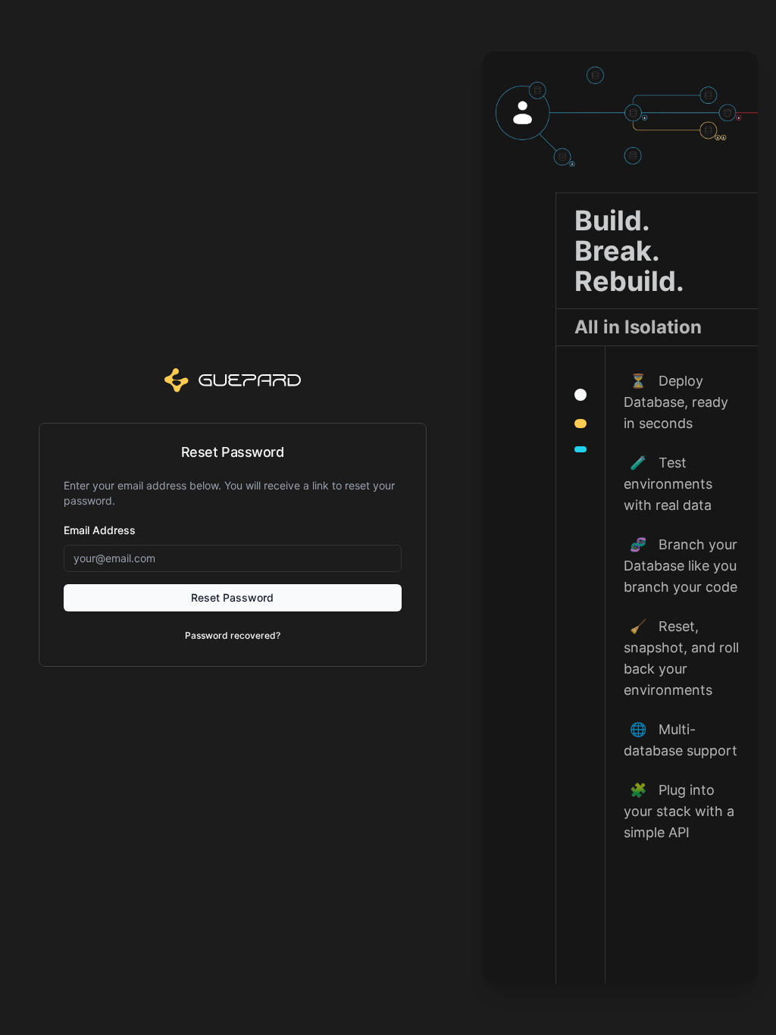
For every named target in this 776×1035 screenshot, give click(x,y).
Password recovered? (232, 635)
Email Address (100, 530)
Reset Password (232, 597)
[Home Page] (232, 380)
